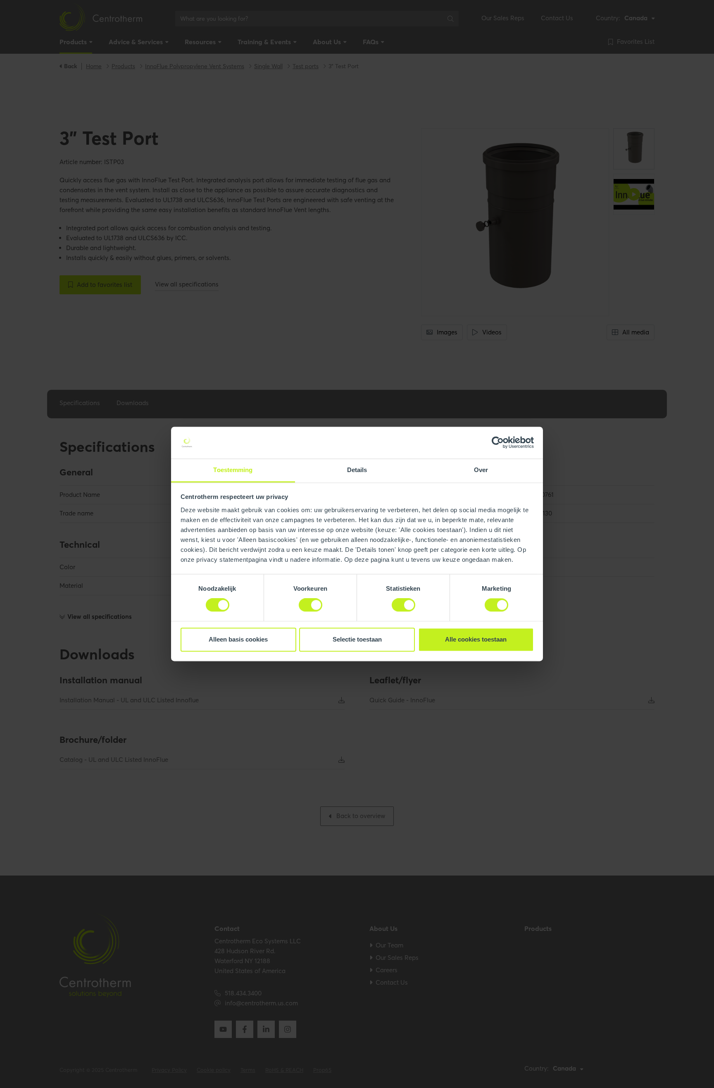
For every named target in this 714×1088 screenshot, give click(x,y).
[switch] (310, 605)
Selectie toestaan (357, 639)
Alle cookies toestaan (476, 639)
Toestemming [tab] (232, 469)
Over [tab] (481, 469)
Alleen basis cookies (238, 639)
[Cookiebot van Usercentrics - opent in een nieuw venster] (498, 443)
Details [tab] (357, 469)
